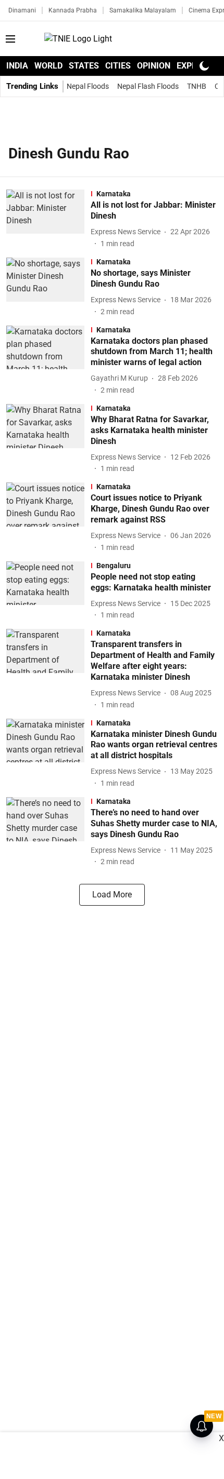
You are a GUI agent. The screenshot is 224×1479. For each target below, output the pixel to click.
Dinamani (22, 10)
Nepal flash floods (148, 86)
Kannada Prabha (72, 10)
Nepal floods (88, 86)
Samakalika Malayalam (142, 10)
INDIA (17, 66)
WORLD (48, 66)
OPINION (153, 66)
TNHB (196, 86)
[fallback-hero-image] (48, 219)
